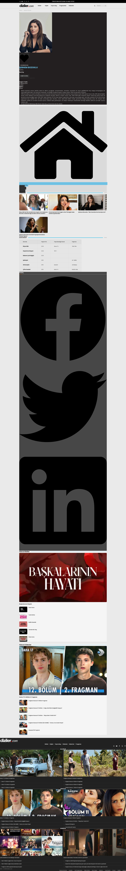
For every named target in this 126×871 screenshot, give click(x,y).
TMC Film (74, 246)
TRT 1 (55, 251)
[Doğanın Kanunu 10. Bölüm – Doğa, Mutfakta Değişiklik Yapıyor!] (23, 710)
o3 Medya (74, 265)
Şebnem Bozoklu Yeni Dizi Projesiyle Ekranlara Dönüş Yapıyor (32, 235)
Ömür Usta (31, 637)
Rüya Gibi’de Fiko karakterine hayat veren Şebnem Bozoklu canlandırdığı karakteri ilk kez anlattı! (33, 212)
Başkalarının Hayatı (25, 604)
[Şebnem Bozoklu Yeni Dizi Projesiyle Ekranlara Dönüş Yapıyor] (33, 225)
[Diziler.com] (26, 5)
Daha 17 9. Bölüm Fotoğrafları (8, 787)
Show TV (56, 246)
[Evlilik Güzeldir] (23, 624)
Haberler (71, 5)
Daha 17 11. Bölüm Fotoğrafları (8, 781)
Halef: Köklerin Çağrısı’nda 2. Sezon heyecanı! (11, 860)
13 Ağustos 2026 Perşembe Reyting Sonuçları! (75, 860)
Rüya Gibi (26, 246)
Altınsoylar (26, 265)
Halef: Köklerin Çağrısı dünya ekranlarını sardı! (11, 863)
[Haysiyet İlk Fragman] (23, 732)
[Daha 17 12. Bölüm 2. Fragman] (63, 670)
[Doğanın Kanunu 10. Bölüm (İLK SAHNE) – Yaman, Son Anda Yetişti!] (23, 724)
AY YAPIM (74, 260)
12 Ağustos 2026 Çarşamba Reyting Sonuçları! (11, 866)
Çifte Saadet (26, 269)
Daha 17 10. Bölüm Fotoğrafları (8, 784)
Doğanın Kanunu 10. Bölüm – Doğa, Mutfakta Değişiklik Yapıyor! (45, 708)
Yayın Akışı (54, 5)
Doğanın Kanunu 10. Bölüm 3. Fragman (10, 827)
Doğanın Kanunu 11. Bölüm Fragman (38, 700)
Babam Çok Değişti (28, 255)
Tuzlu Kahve (32, 615)
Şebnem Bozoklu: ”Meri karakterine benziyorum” (92, 212)
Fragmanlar (62, 5)
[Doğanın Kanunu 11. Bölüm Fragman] (23, 702)
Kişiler (46, 5)
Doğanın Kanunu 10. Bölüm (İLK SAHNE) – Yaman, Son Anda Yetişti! (46, 723)
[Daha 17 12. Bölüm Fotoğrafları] (31, 763)
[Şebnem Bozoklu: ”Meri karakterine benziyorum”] (92, 202)
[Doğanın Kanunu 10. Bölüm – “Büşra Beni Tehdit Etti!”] (23, 717)
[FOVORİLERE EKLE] (24, 55)
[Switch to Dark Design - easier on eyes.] (95, 5)
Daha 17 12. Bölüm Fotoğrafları (7, 778)
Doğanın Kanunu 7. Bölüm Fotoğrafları (73, 787)
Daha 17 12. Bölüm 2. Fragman (28, 697)
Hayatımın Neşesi (28, 251)
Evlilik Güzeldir (32, 622)
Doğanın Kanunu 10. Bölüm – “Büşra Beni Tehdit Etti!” (42, 715)
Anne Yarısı (31, 607)
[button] (63, 319)
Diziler (39, 5)
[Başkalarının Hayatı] (63, 577)
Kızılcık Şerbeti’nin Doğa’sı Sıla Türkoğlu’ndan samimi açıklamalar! (61, 212)
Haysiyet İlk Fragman (34, 730)
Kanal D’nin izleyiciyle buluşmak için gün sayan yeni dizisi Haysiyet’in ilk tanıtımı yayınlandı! (85, 863)
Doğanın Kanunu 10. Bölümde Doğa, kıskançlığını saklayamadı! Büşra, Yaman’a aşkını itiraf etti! (86, 866)
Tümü (105, 192)
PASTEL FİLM (75, 269)
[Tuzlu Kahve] (23, 617)
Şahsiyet (25, 260)
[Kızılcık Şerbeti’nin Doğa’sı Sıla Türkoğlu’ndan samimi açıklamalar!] (63, 202)
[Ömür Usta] (23, 639)
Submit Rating (24, 76)
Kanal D (56, 265)
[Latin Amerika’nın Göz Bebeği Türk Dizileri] (31, 842)
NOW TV (56, 269)
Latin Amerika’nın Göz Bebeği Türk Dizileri (9, 857)
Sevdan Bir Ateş (33, 629)
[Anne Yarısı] (23, 609)
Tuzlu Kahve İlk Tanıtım (70, 827)
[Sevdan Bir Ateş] (23, 631)
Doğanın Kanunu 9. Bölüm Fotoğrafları (73, 781)
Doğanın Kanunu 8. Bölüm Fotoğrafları (73, 784)
